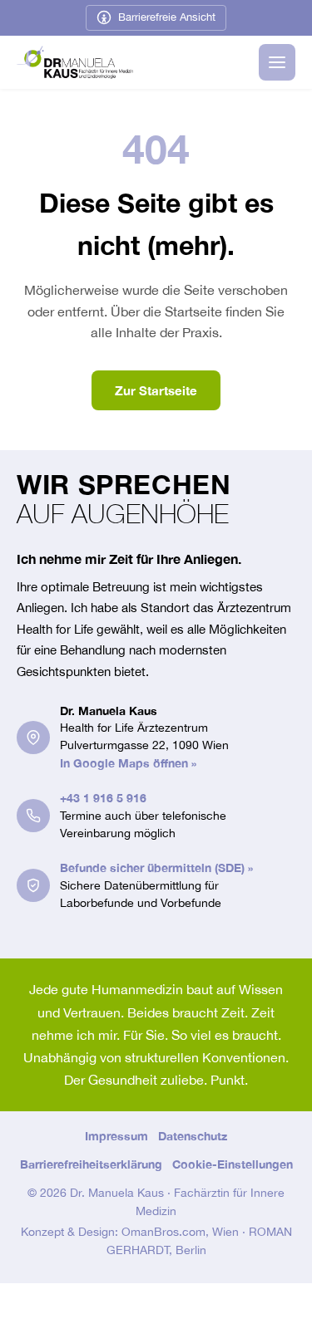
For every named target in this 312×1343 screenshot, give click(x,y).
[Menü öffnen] (277, 62)
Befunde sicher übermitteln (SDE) (156, 867)
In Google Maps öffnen (128, 763)
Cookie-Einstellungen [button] (232, 1164)
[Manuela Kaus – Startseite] (75, 62)
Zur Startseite (156, 390)
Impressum (116, 1136)
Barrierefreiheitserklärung (91, 1164)
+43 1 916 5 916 (103, 798)
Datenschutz (192, 1136)
